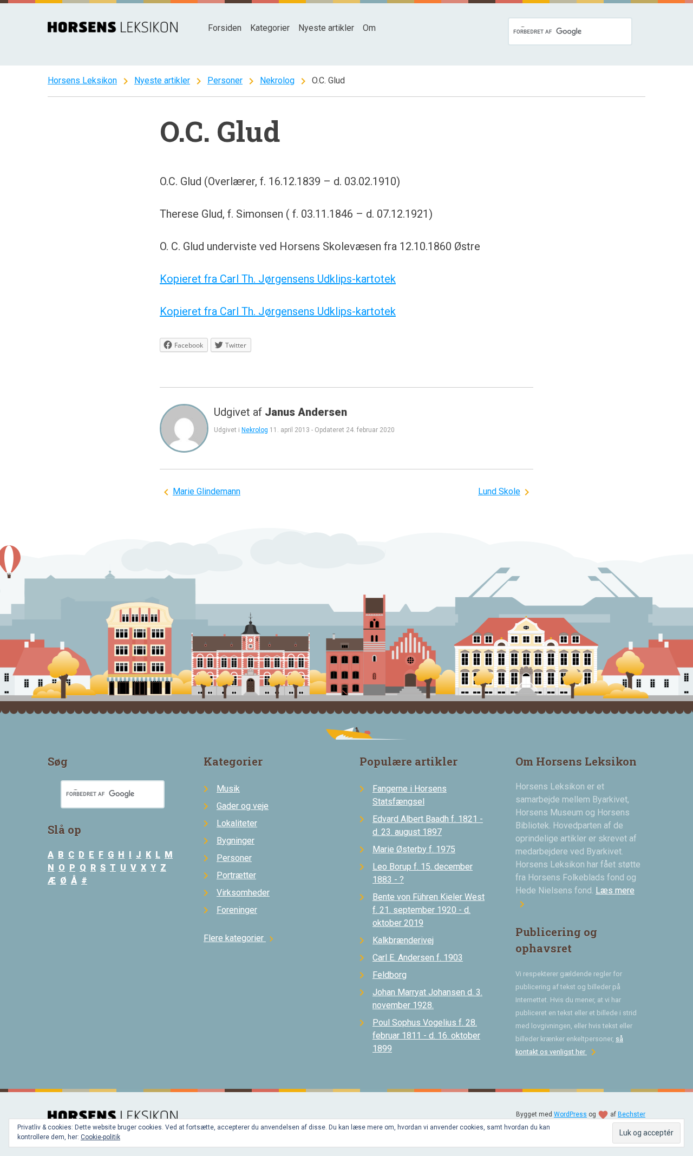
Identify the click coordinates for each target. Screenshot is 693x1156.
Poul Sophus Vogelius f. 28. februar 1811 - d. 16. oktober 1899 (426, 1035)
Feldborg (389, 975)
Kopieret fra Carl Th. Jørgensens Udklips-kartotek (278, 278)
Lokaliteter (237, 823)
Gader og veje (243, 806)
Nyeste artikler (326, 28)
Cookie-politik (100, 1137)
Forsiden (224, 28)
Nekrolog (277, 80)
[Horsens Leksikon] (113, 29)
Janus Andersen (306, 412)
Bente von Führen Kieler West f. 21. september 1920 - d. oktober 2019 (428, 910)
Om (369, 28)
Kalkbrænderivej (403, 940)
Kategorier (270, 28)
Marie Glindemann (206, 491)
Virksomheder (243, 892)
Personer (225, 80)
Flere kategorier (240, 938)
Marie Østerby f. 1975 (413, 849)
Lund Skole (499, 491)
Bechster (631, 1114)
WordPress (570, 1114)
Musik (228, 788)
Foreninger (237, 910)
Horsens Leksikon (82, 80)
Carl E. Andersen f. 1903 (417, 957)
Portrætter (236, 875)
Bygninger (235, 840)
